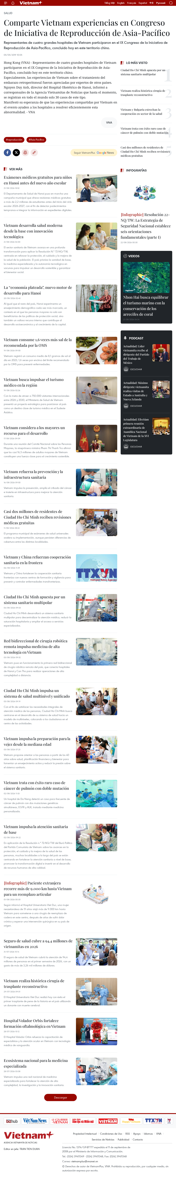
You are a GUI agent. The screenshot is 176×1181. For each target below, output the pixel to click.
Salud (8, 13)
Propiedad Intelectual (85, 1133)
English (121, 2)
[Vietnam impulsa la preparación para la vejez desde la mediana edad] (96, 749)
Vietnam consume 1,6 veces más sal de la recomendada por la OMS (38, 342)
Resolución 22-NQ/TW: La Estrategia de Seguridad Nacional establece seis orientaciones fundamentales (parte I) (146, 226)
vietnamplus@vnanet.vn (84, 1161)
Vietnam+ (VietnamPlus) (31, 2)
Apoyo (136, 1133)
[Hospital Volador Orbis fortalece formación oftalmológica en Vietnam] (96, 1031)
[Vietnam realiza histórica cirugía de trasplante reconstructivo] (96, 991)
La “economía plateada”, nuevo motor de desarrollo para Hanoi (38, 290)
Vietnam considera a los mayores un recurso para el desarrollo (34, 430)
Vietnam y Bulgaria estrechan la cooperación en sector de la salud (141, 111)
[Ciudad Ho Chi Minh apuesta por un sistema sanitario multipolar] (96, 608)
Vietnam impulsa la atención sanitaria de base (36, 829)
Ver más (16, 169)
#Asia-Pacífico (36, 139)
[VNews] (151, 1121)
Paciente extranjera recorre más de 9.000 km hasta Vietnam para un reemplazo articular (38, 888)
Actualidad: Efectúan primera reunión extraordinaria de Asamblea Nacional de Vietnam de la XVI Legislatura (136, 430)
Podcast (136, 338)
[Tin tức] (165, 1121)
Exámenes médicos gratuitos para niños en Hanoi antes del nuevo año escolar (38, 180)
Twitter (16, 152)
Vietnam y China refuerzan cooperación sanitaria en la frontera (37, 559)
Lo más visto (136, 63)
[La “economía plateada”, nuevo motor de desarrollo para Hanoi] (96, 298)
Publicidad (123, 1139)
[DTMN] (64, 1121)
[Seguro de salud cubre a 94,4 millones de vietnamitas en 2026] (96, 952)
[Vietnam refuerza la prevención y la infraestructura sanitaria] (96, 482)
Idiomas (148, 1133)
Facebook (7, 152)
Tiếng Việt (109, 2)
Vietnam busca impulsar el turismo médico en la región (34, 382)
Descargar (60, 1097)
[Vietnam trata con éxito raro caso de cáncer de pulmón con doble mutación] (96, 793)
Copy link (34, 152)
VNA (158, 1133)
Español (143, 2)
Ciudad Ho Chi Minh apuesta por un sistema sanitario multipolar (34, 599)
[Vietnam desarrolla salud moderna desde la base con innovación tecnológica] (96, 236)
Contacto (138, 1139)
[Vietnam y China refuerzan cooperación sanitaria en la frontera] (96, 568)
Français (131, 2)
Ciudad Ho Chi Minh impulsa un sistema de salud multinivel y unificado (37, 693)
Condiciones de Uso (111, 1133)
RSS (127, 1133)
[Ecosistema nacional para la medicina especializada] (96, 1071)
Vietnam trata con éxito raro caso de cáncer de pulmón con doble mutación (36, 785)
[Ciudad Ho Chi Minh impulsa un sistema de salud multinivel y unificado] (96, 701)
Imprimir (25, 152)
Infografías (136, 170)
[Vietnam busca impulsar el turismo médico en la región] (96, 390)
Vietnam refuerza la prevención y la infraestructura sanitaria (33, 474)
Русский (160, 3)
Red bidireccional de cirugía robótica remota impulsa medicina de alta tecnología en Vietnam (35, 646)
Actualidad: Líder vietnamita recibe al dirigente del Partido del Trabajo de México (136, 354)
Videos (134, 256)
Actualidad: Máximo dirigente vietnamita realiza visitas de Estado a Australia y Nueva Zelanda (136, 391)
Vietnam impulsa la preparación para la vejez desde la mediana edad (37, 741)
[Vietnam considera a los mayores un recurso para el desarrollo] (96, 438)
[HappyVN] (113, 1121)
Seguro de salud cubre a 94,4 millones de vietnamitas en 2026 (38, 943)
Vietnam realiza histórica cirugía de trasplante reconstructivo (34, 983)
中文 (152, 3)
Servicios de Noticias (103, 1139)
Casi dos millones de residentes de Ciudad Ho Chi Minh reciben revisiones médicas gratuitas (37, 517)
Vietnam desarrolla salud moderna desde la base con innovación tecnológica (33, 231)
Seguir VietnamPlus (84, 152)
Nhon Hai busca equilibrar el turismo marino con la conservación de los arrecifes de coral (145, 306)
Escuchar (136, 369)
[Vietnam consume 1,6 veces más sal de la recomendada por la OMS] (96, 350)
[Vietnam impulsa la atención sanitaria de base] (96, 837)
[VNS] (17, 1121)
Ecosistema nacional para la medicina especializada (36, 1063)
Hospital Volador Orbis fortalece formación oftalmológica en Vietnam (34, 1023)
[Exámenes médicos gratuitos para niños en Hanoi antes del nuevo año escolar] (96, 188)
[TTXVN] (135, 1121)
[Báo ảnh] (89, 1121)
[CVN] (41, 1121)
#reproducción (14, 139)
